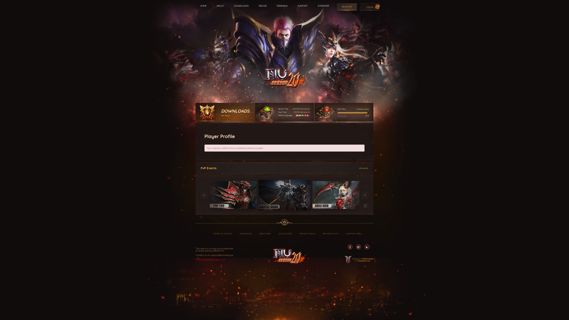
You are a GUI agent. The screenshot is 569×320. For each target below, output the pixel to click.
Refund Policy (331, 233)
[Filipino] (308, 115)
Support (303, 5)
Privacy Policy (307, 233)
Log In (369, 7)
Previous (204, 195)
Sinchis (263, 5)
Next (365, 195)
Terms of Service (222, 233)
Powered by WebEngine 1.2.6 (210, 259)
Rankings (282, 5)
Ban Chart (265, 233)
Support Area (354, 233)
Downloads (241, 5)
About (220, 5)
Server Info (342, 116)
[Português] (303, 115)
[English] (297, 115)
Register (347, 6)
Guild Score (285, 233)
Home (203, 5)
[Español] (300, 115)
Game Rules (246, 233)
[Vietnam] (305, 115)
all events (363, 168)
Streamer (323, 5)
